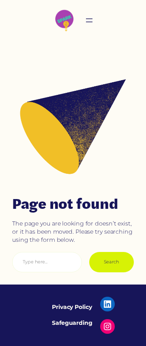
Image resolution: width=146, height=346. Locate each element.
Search (111, 262)
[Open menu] (89, 20)
